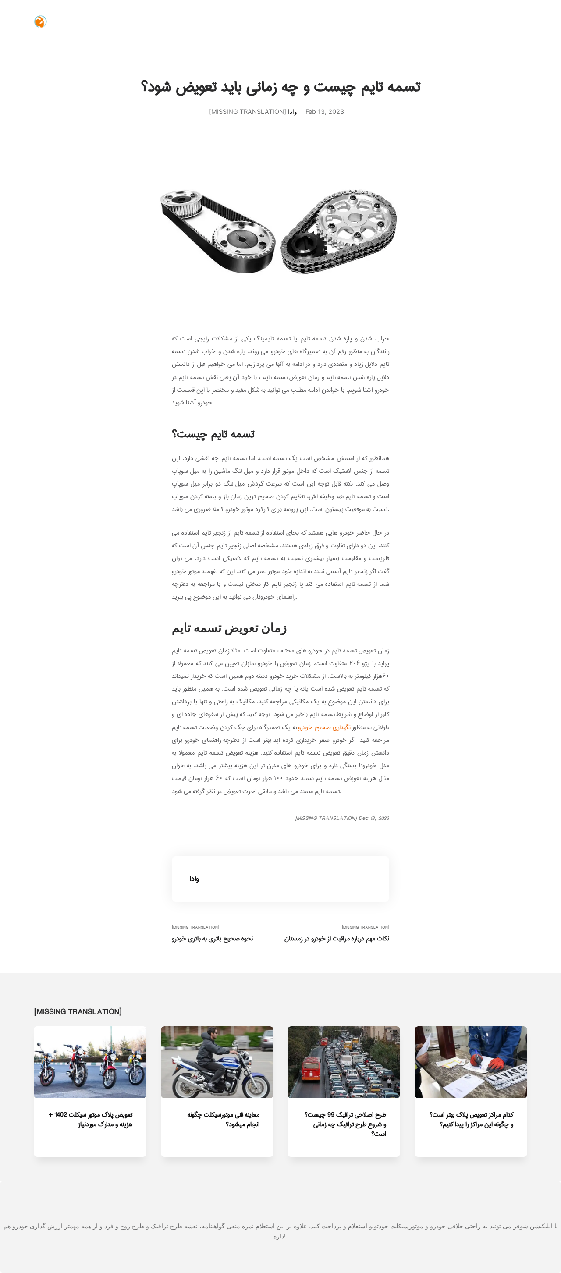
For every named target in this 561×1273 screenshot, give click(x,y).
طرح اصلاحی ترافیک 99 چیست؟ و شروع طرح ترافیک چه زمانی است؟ (345, 1124)
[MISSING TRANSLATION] (212, 933)
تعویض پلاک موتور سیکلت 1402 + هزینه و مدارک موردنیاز (90, 1119)
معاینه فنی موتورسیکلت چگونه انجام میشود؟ (223, 1119)
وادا (292, 111)
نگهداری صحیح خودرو (324, 727)
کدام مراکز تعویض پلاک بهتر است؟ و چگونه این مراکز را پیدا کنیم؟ (471, 1119)
